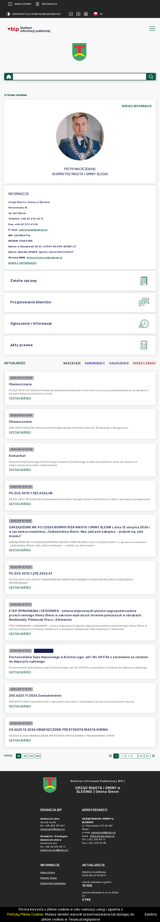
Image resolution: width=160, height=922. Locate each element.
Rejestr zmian (48, 877)
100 (38, 756)
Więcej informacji (22, 263)
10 (18, 756)
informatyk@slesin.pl (52, 829)
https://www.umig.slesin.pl (44, 257)
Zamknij (150, 914)
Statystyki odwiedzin (53, 883)
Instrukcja (49, 4)
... (135, 756)
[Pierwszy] (110, 756)
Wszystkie (72, 362)
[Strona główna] (9, 76)
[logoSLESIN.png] (80, 52)
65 (147, 756)
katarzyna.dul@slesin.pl (54, 850)
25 (25, 756)
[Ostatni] (153, 756)
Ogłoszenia (119, 362)
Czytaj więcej (20, 398)
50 (31, 756)
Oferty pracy (144, 362)
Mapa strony (23, 4)
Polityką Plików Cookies (25, 914)
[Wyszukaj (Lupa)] (150, 76)
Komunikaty (95, 362)
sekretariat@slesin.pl (33, 229)
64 (141, 756)
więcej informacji (137, 105)
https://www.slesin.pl (102, 836)
